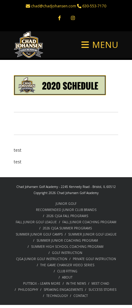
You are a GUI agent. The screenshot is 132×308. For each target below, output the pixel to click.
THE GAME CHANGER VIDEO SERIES (67, 265)
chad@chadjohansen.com (53, 6)
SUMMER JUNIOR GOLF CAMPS (39, 234)
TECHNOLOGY (57, 296)
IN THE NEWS (76, 283)
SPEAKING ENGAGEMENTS (63, 289)
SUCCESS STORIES (102, 289)
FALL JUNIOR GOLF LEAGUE (36, 222)
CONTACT (80, 296)
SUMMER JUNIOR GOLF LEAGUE (92, 234)
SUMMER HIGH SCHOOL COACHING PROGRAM (67, 246)
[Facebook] (59, 18)
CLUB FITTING (67, 271)
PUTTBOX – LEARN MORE (41, 283)
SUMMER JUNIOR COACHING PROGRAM (67, 240)
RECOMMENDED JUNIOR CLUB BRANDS (66, 210)
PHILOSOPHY (28, 289)
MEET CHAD (100, 283)
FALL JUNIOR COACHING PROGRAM (89, 222)
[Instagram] (73, 18)
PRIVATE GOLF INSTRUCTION (94, 259)
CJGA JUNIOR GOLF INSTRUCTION (41, 259)
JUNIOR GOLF (66, 203)
